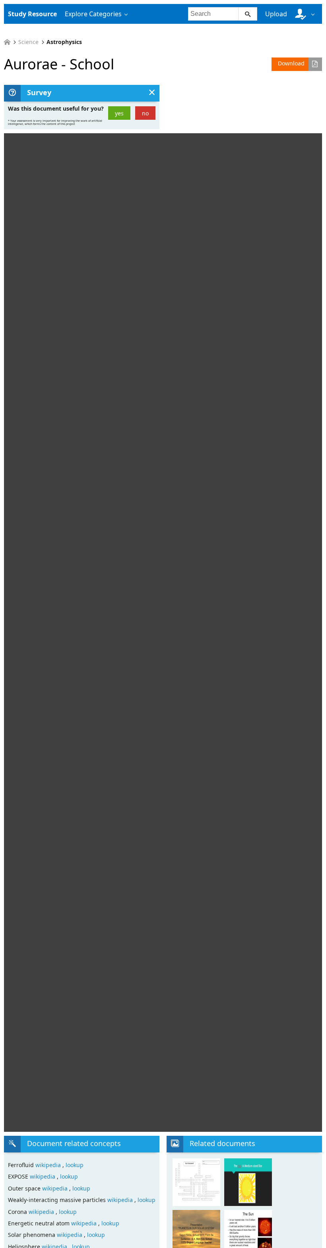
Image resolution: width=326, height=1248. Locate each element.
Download (291, 63)
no (145, 113)
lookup (74, 1165)
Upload (276, 14)
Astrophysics (64, 42)
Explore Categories (93, 14)
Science (28, 42)
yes (119, 113)
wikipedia (48, 1165)
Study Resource (32, 14)
